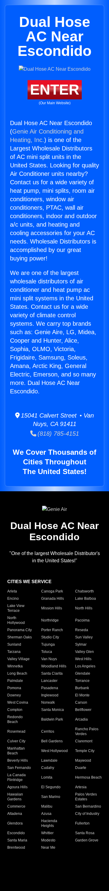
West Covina (17, 702)
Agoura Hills (17, 787)
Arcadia (81, 719)
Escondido (16, 833)
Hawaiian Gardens (15, 796)
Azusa (46, 814)
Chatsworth (84, 591)
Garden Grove (86, 840)
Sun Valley (84, 637)
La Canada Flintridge (16, 777)
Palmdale (15, 681)
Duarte (80, 768)
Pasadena (49, 688)
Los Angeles (85, 666)
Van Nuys (49, 659)
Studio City (50, 637)
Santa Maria (17, 840)
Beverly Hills (17, 760)
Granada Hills (52, 598)
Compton (14, 710)
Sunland (14, 644)
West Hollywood (54, 751)
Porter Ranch (52, 630)
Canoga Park (52, 591)
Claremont (83, 741)
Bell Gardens (52, 741)
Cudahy (47, 768)
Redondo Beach (15, 719)
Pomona (14, 688)
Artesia (81, 787)
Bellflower (83, 710)
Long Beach (17, 673)
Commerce (16, 806)
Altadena (14, 814)
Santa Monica (52, 710)
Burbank (82, 688)
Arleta (12, 591)
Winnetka (15, 666)
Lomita (46, 777)
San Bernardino (88, 806)
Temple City (84, 751)
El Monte (82, 695)
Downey (14, 695)
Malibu (46, 806)
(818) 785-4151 (57, 433)
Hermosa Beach (88, 777)
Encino (13, 598)
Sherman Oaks (19, 637)
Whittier (47, 833)
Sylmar (81, 644)
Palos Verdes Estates (86, 796)
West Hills (83, 659)
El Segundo (51, 787)
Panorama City (19, 630)
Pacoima (82, 620)
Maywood (83, 760)
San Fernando (19, 768)
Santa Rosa (84, 833)
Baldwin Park (52, 719)
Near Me (48, 847)
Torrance (82, 681)
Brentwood (16, 847)
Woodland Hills (53, 666)
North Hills (83, 608)
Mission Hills (51, 608)
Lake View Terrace (16, 608)
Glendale (82, 673)
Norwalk (48, 702)
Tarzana (14, 652)
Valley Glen (84, 652)
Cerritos (47, 731)
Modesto (48, 840)
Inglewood (49, 695)
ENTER (54, 90)
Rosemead (16, 731)
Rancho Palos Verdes (86, 731)
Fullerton (82, 823)
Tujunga (48, 644)
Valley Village (18, 659)
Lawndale (49, 760)
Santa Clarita (52, 673)
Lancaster (49, 681)
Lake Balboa (85, 598)
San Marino (50, 797)
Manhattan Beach (16, 750)
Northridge (50, 620)
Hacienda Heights (49, 823)
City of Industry (87, 814)
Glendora (15, 823)
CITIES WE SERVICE (29, 581)
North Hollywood (16, 620)
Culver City (16, 741)
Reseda (81, 630)
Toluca (46, 652)
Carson (81, 702)
